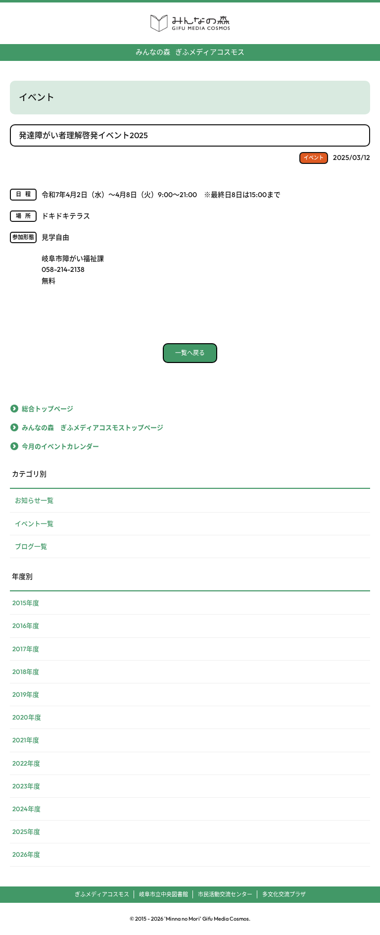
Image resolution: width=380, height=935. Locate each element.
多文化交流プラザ (284, 894)
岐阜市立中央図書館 (163, 894)
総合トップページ (47, 409)
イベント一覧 (34, 523)
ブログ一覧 (31, 546)
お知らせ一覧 (34, 500)
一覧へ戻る (190, 353)
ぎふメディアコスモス (190, 52)
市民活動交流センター (225, 894)
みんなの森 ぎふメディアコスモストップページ (92, 427)
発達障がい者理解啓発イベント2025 (83, 135)
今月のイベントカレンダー (60, 446)
